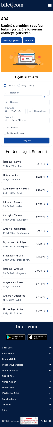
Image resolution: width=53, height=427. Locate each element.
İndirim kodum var (15, 133)
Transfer (6, 404)
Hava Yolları (8, 353)
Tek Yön (11, 85)
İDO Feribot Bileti (10, 393)
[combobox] (29, 93)
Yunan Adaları (9, 382)
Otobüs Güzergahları (13, 365)
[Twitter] (41, 421)
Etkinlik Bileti (8, 376)
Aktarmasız (12, 127)
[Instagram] (49, 421)
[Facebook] (45, 421)
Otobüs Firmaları (10, 370)
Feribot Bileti (8, 387)
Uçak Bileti (7, 347)
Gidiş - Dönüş (27, 85)
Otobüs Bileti (9, 359)
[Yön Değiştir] (44, 97)
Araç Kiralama (9, 399)
